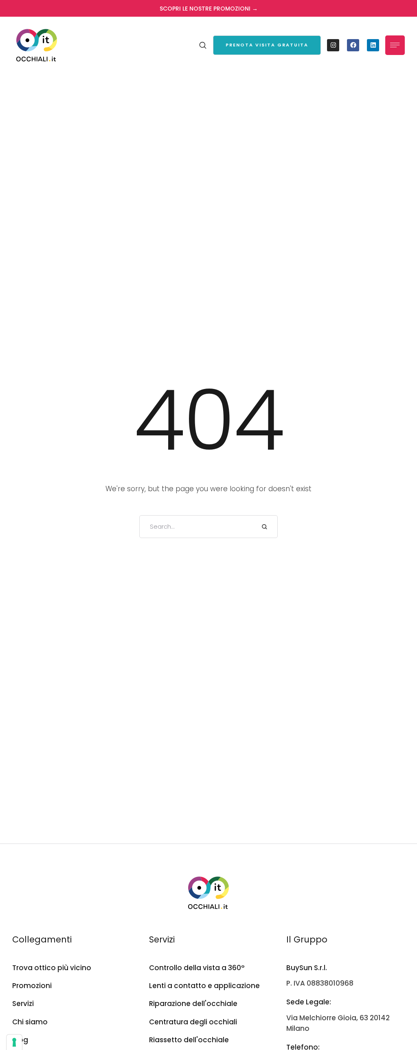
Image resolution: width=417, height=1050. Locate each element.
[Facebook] (353, 45)
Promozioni (32, 986)
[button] (267, 45)
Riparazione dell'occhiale (193, 1003)
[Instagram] (333, 45)
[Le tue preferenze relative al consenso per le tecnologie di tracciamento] (14, 1042)
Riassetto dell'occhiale (189, 1040)
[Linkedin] (373, 45)
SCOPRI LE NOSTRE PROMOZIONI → (209, 8)
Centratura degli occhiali (193, 1022)
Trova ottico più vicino (51, 968)
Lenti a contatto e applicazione (204, 986)
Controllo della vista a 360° (196, 968)
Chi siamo (30, 1022)
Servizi (23, 1003)
